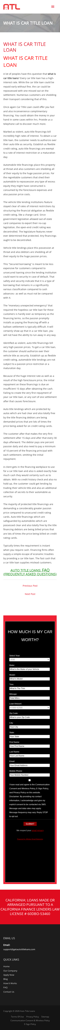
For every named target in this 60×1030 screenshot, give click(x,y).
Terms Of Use (17, 1016)
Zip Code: (13, 713)
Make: (12, 665)
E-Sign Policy (30, 1024)
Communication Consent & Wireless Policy (30, 1020)
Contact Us (8, 991)
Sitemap (45, 1016)
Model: (12, 675)
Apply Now (8, 974)
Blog (5, 978)
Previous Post (30, 585)
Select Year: (14, 656)
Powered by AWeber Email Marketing (30, 839)
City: (11, 723)
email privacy (38, 830)
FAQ (5, 987)
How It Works (10, 983)
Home (6, 966)
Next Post (30, 594)
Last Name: (14, 752)
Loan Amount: (15, 704)
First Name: (14, 742)
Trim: (11, 684)
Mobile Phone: (15, 771)
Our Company (10, 970)
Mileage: (13, 694)
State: (11, 732)
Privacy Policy (32, 1016)
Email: (12, 761)
